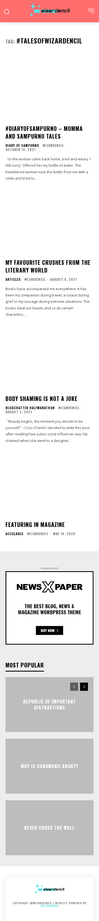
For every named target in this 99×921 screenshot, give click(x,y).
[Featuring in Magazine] (50, 483)
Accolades (15, 533)
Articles (13, 279)
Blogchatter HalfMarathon (30, 407)
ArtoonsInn (49, 906)
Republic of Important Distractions (49, 704)
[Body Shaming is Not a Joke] (50, 357)
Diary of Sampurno (22, 145)
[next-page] (84, 687)
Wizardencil (53, 145)
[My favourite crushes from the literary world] (50, 221)
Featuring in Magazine (35, 524)
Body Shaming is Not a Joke (42, 398)
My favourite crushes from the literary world (48, 266)
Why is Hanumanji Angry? (49, 766)
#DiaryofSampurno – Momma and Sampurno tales (44, 132)
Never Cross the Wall (49, 827)
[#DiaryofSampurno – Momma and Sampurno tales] (50, 87)
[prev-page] (74, 687)
